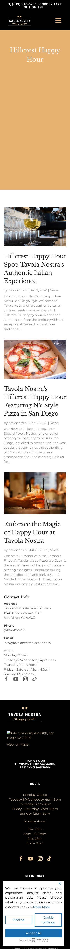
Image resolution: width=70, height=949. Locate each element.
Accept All (33, 933)
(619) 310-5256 (24, 4)
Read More (41, 907)
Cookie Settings (48, 920)
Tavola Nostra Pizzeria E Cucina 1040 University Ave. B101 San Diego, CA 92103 (27, 613)
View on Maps (18, 744)
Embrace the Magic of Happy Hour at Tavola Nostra (32, 532)
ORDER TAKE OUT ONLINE (43, 5)
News (54, 290)
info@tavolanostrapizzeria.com (27, 643)
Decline (19, 920)
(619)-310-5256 (14, 630)
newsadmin (17, 290)
